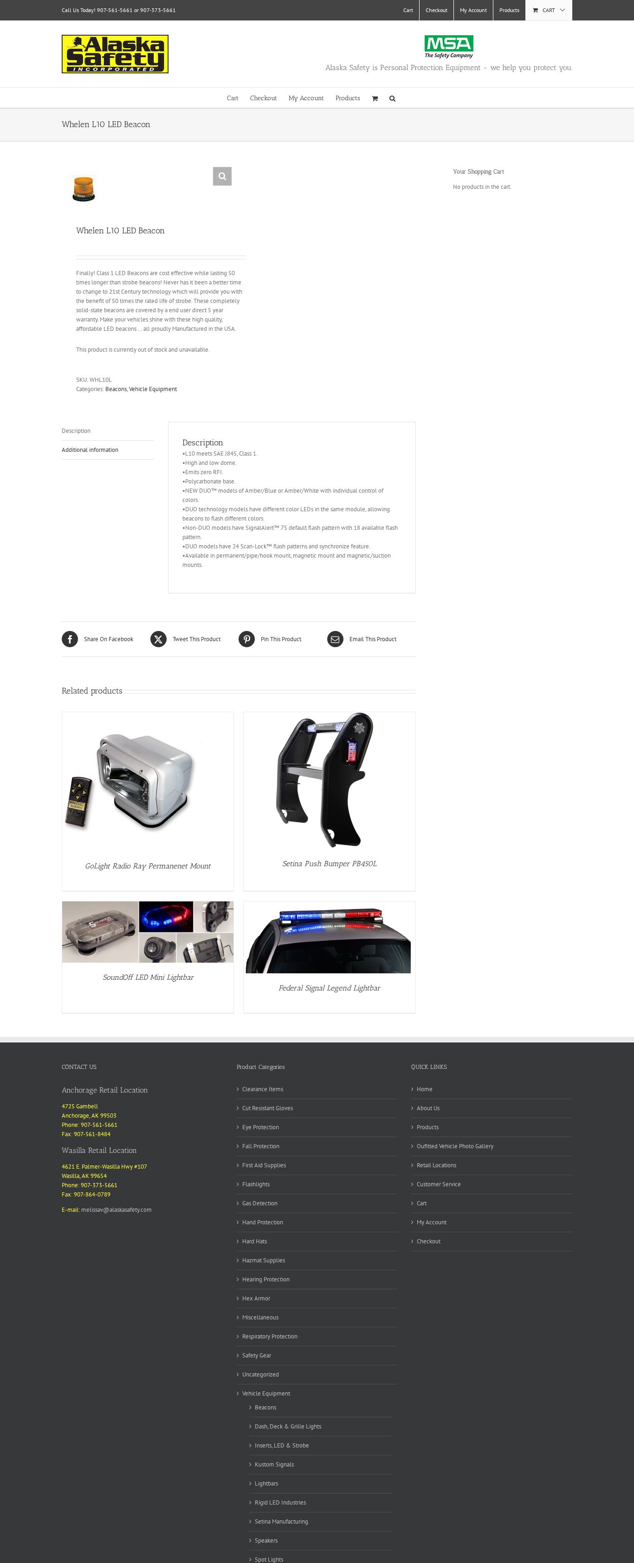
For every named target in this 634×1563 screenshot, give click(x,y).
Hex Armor (256, 1298)
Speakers (266, 1540)
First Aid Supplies (264, 1165)
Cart (422, 1203)
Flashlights (256, 1184)
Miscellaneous (260, 1317)
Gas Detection (260, 1203)
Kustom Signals (274, 1464)
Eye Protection (260, 1127)
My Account (431, 1222)
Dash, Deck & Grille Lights (288, 1426)
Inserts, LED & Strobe (282, 1445)
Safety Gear (256, 1355)
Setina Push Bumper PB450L (329, 863)
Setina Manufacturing (281, 1521)
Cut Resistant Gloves (267, 1108)
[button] (392, 98)
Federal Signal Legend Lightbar (329, 988)
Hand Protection (262, 1222)
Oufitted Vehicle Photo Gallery (455, 1146)
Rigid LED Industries (280, 1502)
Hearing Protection (266, 1279)
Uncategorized (260, 1374)
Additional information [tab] (90, 450)
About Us (428, 1108)
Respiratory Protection (270, 1336)
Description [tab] (76, 431)
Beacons (116, 389)
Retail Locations (436, 1165)
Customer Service (439, 1184)
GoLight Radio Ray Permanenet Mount (148, 866)
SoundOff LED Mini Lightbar (148, 977)
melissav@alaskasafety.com (116, 1210)
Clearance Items (262, 1089)
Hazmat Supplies (263, 1260)
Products (428, 1127)
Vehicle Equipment (153, 389)
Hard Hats (254, 1241)
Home (425, 1089)
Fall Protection (260, 1146)
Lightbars (266, 1483)
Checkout (428, 1241)
